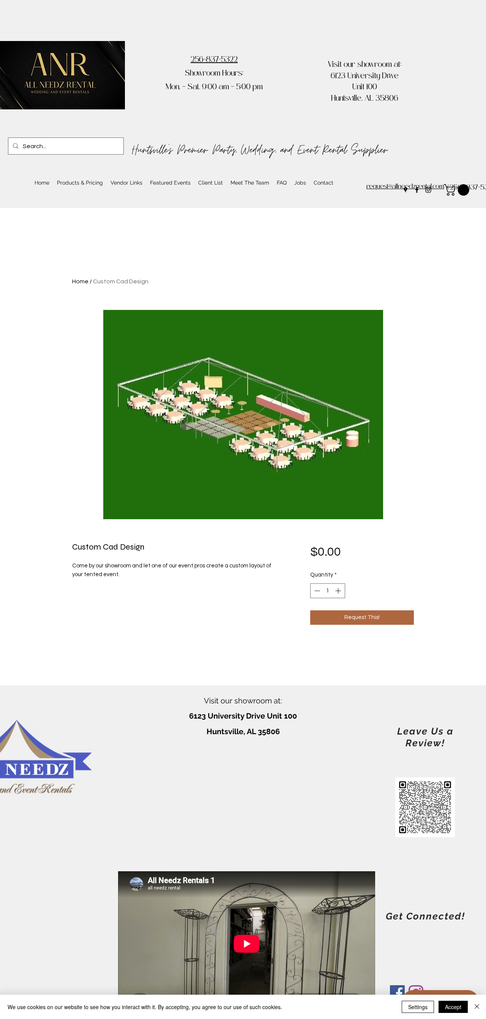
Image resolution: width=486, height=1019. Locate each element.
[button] (458, 190)
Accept (453, 1007)
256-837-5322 (214, 60)
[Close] (476, 1007)
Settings (418, 1007)
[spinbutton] (327, 591)
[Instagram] (428, 190)
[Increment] (339, 591)
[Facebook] (417, 190)
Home (80, 281)
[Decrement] (316, 591)
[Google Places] (405, 190)
